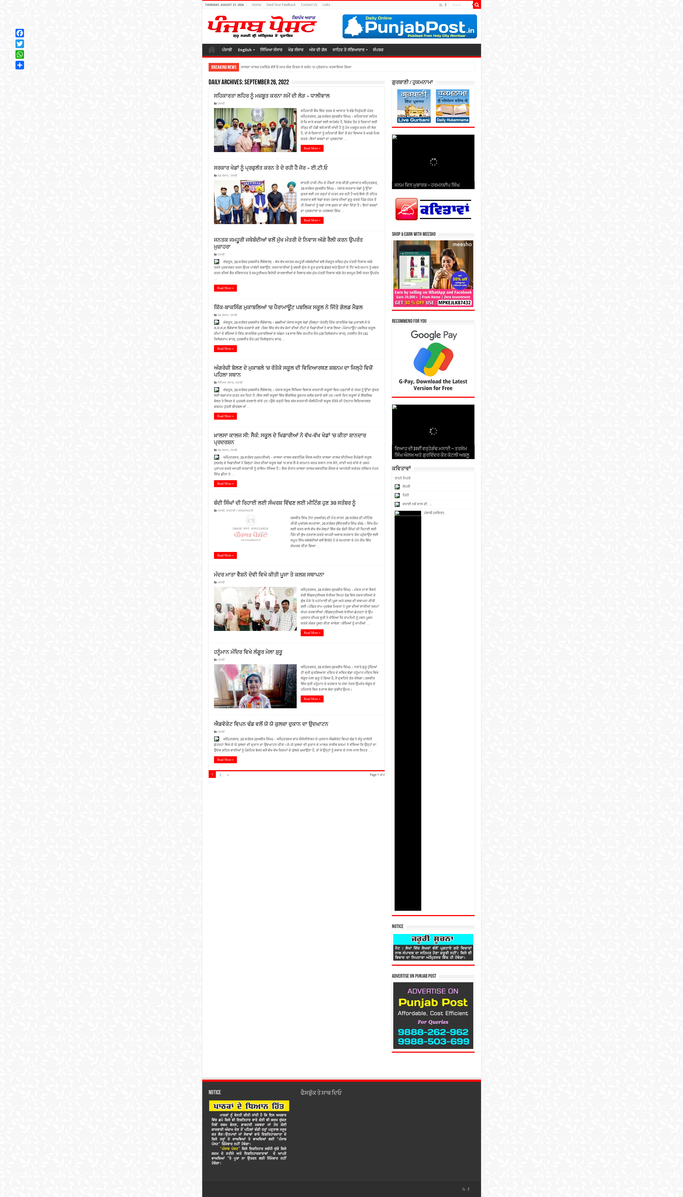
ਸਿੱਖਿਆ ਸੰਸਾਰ (271, 49)
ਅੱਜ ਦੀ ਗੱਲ (318, 49)
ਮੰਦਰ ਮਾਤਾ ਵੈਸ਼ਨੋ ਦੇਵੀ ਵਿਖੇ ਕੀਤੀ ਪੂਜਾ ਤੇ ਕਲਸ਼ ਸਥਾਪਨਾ (269, 574)
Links (326, 5)
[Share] (19, 65)
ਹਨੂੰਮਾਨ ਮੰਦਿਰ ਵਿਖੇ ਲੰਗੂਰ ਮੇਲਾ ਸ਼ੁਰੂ (248, 652)
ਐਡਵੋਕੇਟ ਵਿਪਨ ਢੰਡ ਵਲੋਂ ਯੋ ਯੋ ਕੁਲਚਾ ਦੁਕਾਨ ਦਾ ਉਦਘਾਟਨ (271, 724)
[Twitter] (19, 43)
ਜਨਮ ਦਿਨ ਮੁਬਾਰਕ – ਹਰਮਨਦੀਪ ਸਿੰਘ (427, 185)
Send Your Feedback (281, 5)
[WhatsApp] (19, 54)
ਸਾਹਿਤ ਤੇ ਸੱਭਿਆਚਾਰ (348, 49)
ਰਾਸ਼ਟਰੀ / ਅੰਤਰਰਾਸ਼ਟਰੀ (239, 510)
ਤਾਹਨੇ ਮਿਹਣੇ (403, 478)
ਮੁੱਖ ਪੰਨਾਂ (212, 49)
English (245, 49)
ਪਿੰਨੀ (406, 495)
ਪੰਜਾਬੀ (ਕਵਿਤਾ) (434, 513)
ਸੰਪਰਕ (378, 49)
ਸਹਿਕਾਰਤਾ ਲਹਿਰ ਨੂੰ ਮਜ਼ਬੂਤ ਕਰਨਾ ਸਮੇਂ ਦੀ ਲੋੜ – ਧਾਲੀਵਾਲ (272, 96)
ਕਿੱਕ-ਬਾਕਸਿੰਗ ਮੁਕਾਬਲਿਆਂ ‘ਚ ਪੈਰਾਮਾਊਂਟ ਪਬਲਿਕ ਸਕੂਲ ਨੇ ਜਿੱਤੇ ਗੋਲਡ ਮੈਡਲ (288, 307)
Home (256, 5)
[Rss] (441, 5)
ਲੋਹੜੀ (406, 486)
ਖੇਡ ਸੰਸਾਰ (295, 49)
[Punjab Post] (262, 25)
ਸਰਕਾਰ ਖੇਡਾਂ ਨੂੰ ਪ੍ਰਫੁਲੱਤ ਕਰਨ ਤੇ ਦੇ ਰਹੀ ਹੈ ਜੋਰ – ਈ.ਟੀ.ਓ (271, 168)
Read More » (312, 148)
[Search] (477, 5)
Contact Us (309, 5)
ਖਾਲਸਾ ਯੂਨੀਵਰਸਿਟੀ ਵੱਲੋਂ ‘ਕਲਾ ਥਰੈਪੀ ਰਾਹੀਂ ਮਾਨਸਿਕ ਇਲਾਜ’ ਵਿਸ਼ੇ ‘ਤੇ (286, 67)
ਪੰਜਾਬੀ (227, 49)
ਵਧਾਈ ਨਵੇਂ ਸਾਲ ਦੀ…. (417, 504)
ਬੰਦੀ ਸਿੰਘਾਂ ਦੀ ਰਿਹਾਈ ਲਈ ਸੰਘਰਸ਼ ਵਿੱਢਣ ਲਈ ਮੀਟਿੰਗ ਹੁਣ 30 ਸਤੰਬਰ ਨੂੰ (285, 503)
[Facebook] (445, 5)
